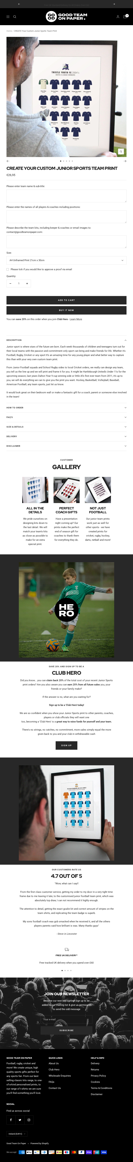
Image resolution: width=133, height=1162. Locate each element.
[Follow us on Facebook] (10, 1119)
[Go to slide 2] (63, 161)
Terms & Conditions (101, 1088)
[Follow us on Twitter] (19, 1119)
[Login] (117, 16)
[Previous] (7, 161)
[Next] (125, 161)
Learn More (76, 319)
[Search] (14, 16)
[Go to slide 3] (66, 161)
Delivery (11, 436)
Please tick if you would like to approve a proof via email (41, 269)
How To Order (14, 407)
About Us (54, 1063)
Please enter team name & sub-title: (25, 186)
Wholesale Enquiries (60, 1075)
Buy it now (66, 310)
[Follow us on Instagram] (28, 1119)
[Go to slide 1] (60, 161)
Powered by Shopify (39, 1143)
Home (9, 31)
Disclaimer (13, 446)
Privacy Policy (98, 1075)
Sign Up (66, 745)
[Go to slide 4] (69, 161)
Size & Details (15, 427)
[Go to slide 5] (72, 161)
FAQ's (9, 417)
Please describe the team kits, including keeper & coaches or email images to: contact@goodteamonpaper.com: (48, 230)
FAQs (51, 1081)
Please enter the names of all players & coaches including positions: (43, 207)
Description (14, 340)
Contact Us (55, 1088)
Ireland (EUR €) (15, 1134)
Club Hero (54, 1069)
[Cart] (125, 16)
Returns (95, 1069)
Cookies (95, 1081)
